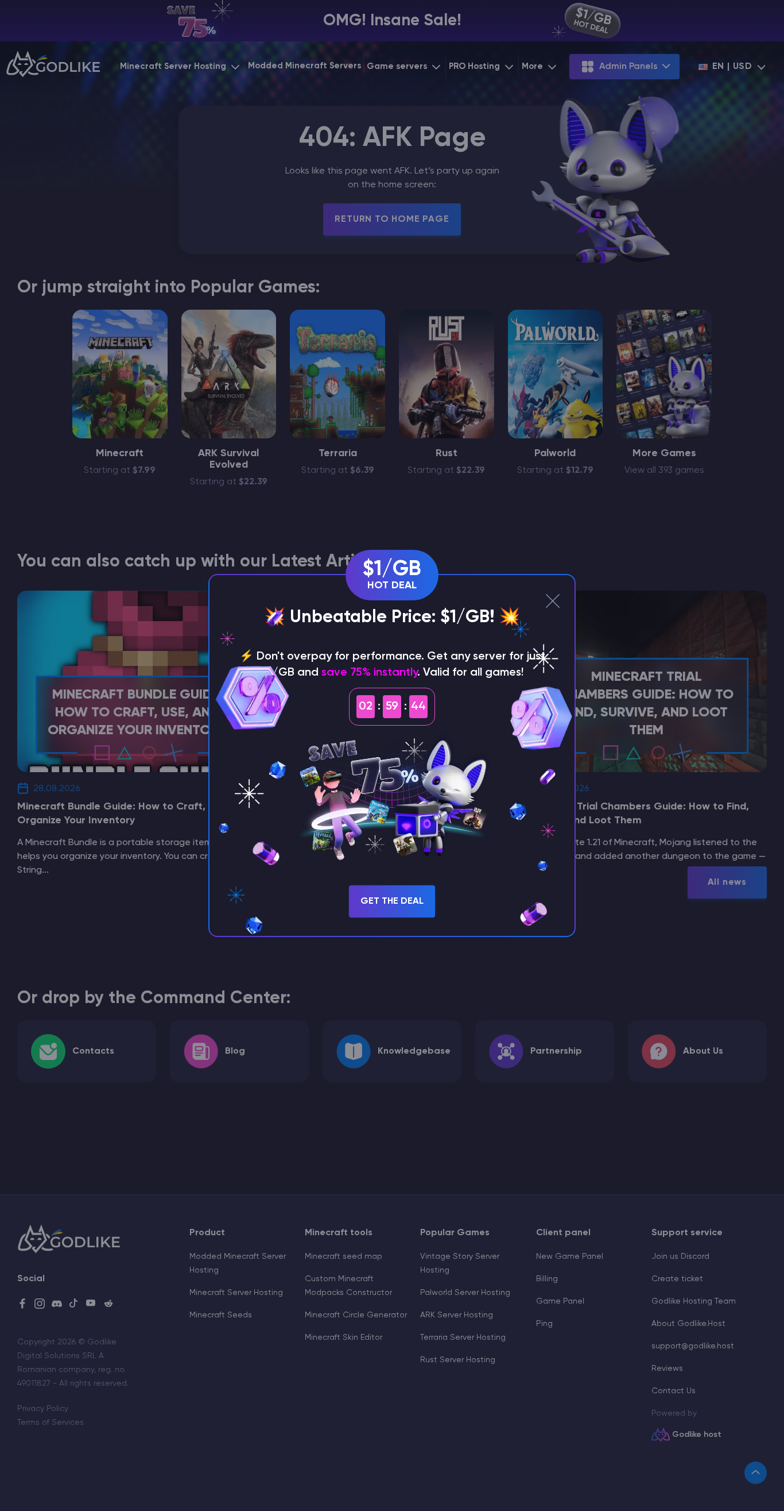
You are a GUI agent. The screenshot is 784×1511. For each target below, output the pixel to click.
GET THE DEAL (392, 901)
